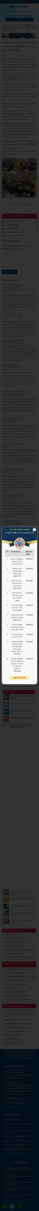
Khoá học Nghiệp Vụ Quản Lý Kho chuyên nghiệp (17, 607)
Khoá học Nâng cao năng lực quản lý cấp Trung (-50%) (17, 561)
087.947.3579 (19, 678)
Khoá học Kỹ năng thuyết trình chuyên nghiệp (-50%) (17, 617)
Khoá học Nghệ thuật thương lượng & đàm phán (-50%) (17, 627)
